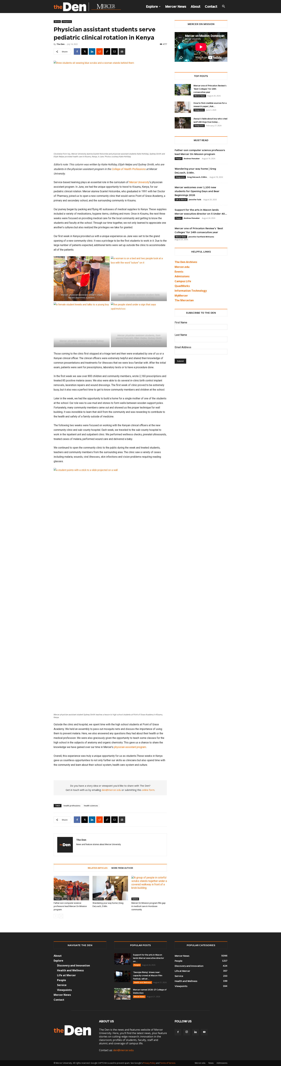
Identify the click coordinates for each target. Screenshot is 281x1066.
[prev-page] (56, 916)
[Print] (122, 51)
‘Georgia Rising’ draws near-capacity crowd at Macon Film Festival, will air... (147, 975)
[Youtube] (204, 1032)
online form (148, 789)
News (211, 1063)
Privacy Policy (149, 1063)
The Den (61, 44)
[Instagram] (186, 1032)
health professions (72, 805)
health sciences (91, 805)
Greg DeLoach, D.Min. (197, 177)
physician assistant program (130, 747)
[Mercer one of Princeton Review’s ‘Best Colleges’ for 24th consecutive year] (183, 89)
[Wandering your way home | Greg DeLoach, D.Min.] (110, 888)
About (195, 6)
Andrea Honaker (192, 158)
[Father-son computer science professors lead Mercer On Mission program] (71, 888)
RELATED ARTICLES (97, 868)
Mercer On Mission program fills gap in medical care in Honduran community (148, 906)
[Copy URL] (107, 51)
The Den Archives (186, 262)
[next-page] (61, 916)
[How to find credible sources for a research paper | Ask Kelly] (183, 107)
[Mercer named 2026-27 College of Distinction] (122, 994)
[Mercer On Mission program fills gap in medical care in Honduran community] (149, 888)
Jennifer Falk (195, 199)
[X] (84, 51)
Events (179, 271)
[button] (223, 6)
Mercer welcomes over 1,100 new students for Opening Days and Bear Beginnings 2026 (197, 191)
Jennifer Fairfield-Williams (201, 236)
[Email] (114, 51)
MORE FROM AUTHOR (122, 868)
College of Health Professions (129, 169)
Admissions (222, 1063)
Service (57, 21)
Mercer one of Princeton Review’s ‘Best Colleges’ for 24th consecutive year (210, 89)
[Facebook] (77, 51)
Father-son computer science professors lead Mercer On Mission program (70, 906)
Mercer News (175, 6)
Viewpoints (67, 21)
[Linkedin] (92, 51)
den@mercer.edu (111, 789)
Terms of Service (167, 1063)
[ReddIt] (99, 51)
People (57, 899)
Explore (152, 6)
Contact (211, 6)
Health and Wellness (142, 982)
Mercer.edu (182, 267)
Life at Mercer (181, 199)
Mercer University (139, 182)
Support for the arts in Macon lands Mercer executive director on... (148, 958)
